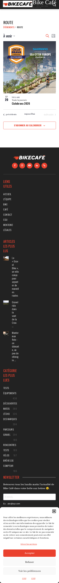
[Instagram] (22, 165)
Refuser (29, 562)
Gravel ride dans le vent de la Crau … (15, 314)
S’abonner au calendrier (27, 125)
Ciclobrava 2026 (21, 103)
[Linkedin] (37, 165)
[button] (54, 511)
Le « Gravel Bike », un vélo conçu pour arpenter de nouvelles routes (15, 276)
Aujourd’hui (29, 114)
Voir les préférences (29, 571)
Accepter (29, 553)
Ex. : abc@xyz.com (11, 504)
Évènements (8, 27)
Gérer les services (28, 544)
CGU (24, 578)
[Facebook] (15, 165)
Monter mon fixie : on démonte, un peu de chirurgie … (15, 346)
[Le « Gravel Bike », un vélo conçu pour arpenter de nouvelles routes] (6, 258)
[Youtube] (29, 165)
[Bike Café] (29, 158)
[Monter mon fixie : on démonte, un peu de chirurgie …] (6, 333)
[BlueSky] (44, 165)
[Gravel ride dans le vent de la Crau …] (6, 302)
